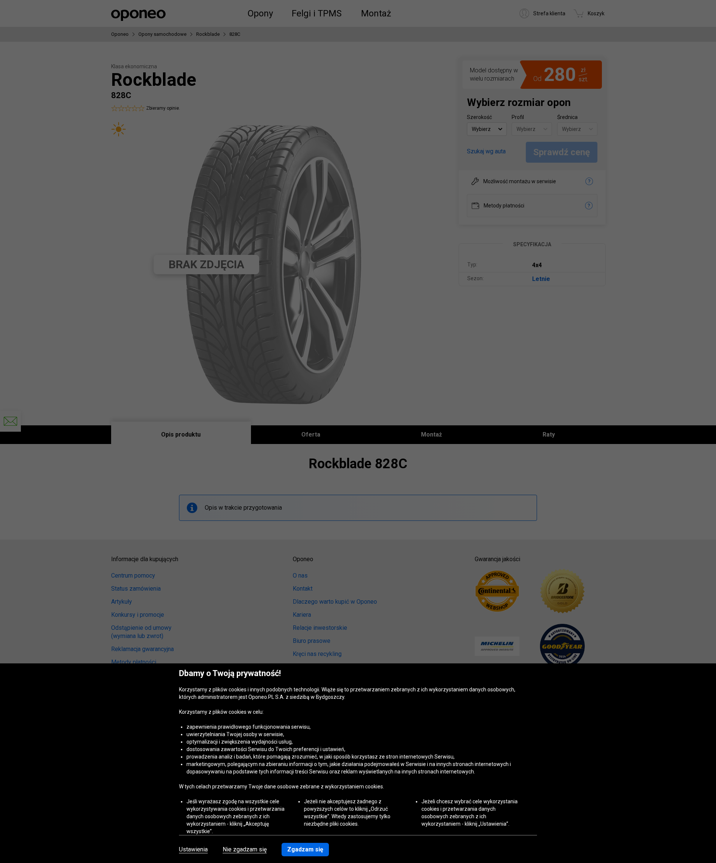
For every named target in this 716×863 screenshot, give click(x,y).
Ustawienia (193, 850)
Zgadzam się (305, 849)
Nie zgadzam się (245, 850)
